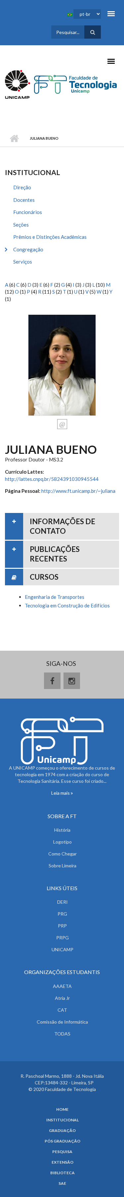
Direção (22, 187)
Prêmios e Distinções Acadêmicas (50, 237)
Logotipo (62, 842)
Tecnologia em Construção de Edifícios (67, 605)
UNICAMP (62, 949)
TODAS (62, 1033)
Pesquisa (62, 1152)
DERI (62, 902)
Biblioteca (62, 1173)
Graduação (62, 1131)
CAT (62, 1010)
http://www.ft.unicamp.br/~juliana (78, 491)
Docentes (24, 200)
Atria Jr (62, 998)
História (62, 830)
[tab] (62, 526)
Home (62, 1109)
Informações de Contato (62, 526)
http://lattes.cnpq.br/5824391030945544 (52, 479)
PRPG (62, 937)
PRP (62, 925)
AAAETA (62, 986)
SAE (62, 1183)
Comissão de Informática (62, 1022)
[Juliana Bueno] (62, 364)
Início (14, 138)
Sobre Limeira (62, 865)
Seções (21, 225)
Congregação (28, 249)
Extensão (62, 1162)
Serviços (22, 262)
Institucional (62, 1120)
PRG (62, 914)
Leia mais (61, 793)
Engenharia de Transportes (54, 597)
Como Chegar (62, 853)
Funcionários (27, 212)
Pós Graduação (62, 1141)
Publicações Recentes (55, 554)
